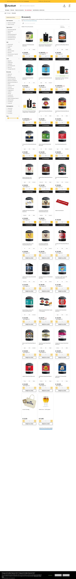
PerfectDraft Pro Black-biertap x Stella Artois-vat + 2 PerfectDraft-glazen (61, 79)
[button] (64, 5)
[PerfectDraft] (11, 5)
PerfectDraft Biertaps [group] (12, 34)
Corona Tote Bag (25, 409)
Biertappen (7, 10)
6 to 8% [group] (10, 111)
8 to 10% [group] (10, 113)
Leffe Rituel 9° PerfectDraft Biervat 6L (60, 377)
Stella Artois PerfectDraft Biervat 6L (45, 111)
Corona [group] (9, 87)
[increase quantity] (35, 56)
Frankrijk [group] (10, 64)
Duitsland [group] (10, 62)
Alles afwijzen (58, 575)
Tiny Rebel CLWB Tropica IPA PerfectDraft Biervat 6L (61, 277)
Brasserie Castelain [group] (11, 78)
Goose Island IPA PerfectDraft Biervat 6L (45, 145)
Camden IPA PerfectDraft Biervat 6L (62, 244)
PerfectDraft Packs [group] (11, 37)
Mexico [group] (9, 67)
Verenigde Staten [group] (11, 68)
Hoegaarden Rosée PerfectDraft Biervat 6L (61, 344)
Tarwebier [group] (10, 55)
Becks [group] (9, 75)
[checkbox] (6, 22)
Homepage (8, 13)
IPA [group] (9, 47)
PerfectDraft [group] (10, 96)
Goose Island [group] (10, 88)
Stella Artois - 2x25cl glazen (44, 409)
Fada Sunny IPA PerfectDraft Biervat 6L (28, 45)
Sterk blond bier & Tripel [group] (12, 54)
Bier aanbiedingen (28, 10)
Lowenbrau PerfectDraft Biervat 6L (45, 78)
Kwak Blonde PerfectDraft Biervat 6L (62, 111)
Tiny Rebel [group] (10, 101)
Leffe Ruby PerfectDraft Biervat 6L (45, 377)
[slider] (8, 118)
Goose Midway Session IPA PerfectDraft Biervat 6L (27, 310)
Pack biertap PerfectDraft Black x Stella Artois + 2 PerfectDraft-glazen (45, 46)
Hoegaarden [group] (10, 90)
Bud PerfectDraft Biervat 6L (61, 144)
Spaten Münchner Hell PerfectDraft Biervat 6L (27, 178)
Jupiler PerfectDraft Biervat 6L (28, 376)
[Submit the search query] (23, 23)
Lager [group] (9, 49)
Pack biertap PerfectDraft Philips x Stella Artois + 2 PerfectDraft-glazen (29, 112)
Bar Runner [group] (10, 31)
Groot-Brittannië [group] (11, 65)
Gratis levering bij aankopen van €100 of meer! (18, 1)
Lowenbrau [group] (10, 95)
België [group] (9, 60)
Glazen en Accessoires (19, 10)
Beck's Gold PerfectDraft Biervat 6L (29, 344)
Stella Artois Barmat (59, 210)
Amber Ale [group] (10, 44)
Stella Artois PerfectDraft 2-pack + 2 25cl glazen (45, 310)
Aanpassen (50, 575)
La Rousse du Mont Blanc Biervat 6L (62, 45)
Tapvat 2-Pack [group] (11, 24)
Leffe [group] (9, 93)
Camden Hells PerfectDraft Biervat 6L (60, 310)
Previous (5, 1)
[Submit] (21, 5)
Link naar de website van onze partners (8, 577)
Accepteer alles (66, 575)
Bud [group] (9, 83)
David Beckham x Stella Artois (38, 10)
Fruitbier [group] (10, 46)
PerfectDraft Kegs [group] (12, 29)
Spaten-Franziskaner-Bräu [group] (13, 98)
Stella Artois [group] (10, 99)
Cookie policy (36, 575)
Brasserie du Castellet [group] (12, 80)
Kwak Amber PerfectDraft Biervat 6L (45, 178)
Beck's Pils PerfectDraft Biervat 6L (61, 178)
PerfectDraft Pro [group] (11, 39)
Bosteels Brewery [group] (11, 77)
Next (70, 1)
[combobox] (40, 5)
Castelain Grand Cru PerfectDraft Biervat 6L (46, 277)
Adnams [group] (10, 74)
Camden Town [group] (11, 85)
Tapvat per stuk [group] (11, 22)
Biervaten (12, 10)
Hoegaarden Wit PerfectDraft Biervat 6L (28, 211)
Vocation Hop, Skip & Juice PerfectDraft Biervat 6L (27, 244)
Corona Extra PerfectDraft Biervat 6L (29, 145)
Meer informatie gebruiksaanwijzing (30, 20)
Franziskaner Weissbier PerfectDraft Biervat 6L (43, 211)
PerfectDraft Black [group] (11, 36)
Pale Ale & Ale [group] (11, 50)
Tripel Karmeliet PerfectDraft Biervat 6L (45, 344)
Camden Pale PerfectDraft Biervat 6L (27, 78)
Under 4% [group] (10, 108)
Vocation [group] (10, 103)
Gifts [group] (9, 32)
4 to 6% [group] (10, 109)
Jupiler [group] (9, 91)
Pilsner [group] (9, 52)
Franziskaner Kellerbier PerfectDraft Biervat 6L (43, 244)
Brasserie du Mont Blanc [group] (12, 82)
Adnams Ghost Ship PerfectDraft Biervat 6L (29, 277)
